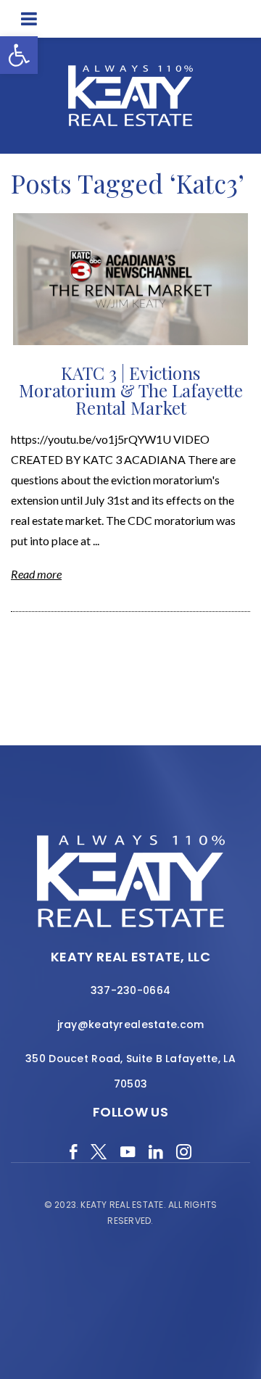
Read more (36, 574)
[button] (19, 55)
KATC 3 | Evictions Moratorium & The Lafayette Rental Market (131, 390)
